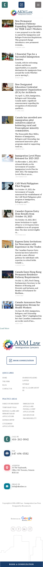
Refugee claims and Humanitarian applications (10, 413)
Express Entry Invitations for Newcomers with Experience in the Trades (28, 244)
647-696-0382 (20, 452)
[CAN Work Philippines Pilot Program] (7, 186)
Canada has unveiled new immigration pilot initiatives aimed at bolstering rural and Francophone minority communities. (28, 124)
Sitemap (25, 384)
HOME (4, 378)
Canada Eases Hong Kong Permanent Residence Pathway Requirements (28, 274)
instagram (30, 529)
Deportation (28, 415)
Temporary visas (9, 407)
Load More (4, 328)
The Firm (6, 381)
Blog (4, 385)
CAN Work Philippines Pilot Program (26, 184)
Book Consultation (21, 5)
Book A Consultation (21, 564)
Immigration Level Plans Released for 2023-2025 (28, 157)
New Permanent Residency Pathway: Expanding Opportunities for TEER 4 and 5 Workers (28, 24)
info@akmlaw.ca (19, 485)
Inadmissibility (29, 418)
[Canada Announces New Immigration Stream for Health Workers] (7, 305)
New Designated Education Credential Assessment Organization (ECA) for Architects (28, 88)
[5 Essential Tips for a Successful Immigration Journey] (7, 56)
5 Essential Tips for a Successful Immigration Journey (27, 56)
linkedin (24, 529)
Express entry (8, 420)
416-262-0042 (5, 5)
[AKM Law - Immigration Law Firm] (21, 13)
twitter (13, 529)
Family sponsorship (10, 404)
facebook (19, 529)
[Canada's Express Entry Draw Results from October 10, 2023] (7, 214)
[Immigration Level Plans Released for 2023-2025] (7, 158)
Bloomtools (26, 506)
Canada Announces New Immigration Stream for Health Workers (27, 305)
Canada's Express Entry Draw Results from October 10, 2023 (27, 214)
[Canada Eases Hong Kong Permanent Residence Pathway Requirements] (7, 274)
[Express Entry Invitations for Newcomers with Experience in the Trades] (7, 244)
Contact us (7, 389)
